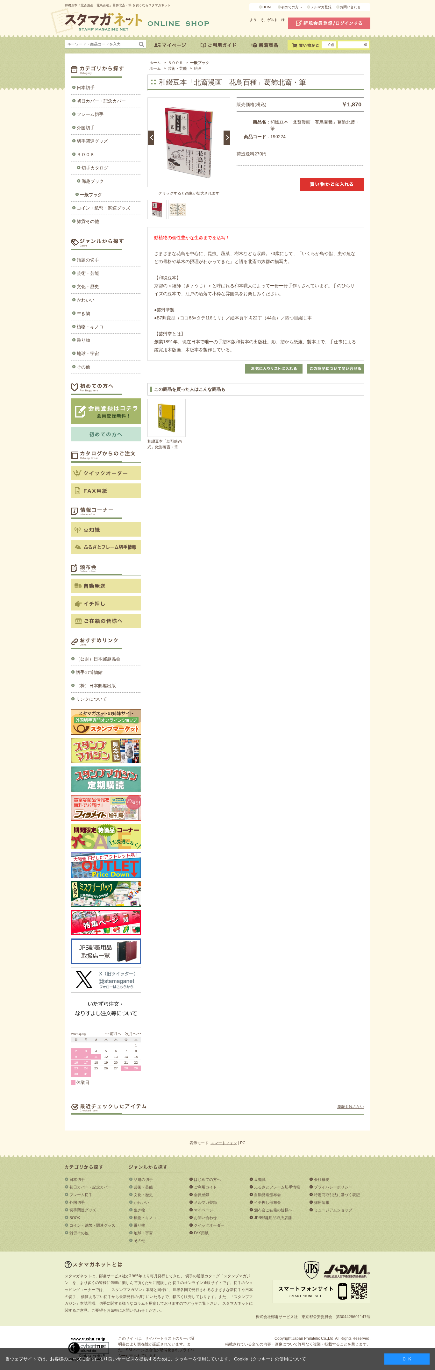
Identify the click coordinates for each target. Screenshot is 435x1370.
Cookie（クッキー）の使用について (270, 1358)
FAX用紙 (201, 1233)
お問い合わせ (350, 7)
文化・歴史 (88, 286)
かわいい (86, 300)
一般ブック (91, 194)
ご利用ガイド (205, 1187)
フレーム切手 (90, 114)
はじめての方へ (207, 1179)
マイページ (203, 1210)
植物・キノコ (90, 326)
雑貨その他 (88, 221)
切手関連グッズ (92, 141)
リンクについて (91, 699)
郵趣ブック (93, 181)
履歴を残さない (350, 1106)
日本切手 (86, 87)
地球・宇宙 (88, 353)
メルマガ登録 (321, 7)
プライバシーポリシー (333, 1187)
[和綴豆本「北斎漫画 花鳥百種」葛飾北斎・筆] (177, 209)
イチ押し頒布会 (267, 1202)
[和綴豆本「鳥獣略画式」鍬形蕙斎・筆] (166, 418)
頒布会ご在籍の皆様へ (273, 1210)
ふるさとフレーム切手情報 (277, 1187)
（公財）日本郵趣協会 (98, 658)
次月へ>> (133, 1033)
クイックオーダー (209, 1225)
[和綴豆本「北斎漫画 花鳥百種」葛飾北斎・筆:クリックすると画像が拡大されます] (157, 209)
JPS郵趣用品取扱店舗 (273, 1218)
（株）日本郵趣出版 (96, 685)
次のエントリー (227, 138)
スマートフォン (223, 1143)
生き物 (83, 313)
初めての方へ (291, 7)
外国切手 (86, 127)
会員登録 (201, 1195)
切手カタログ (95, 167)
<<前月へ (113, 1033)
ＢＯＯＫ (86, 154)
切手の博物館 (89, 672)
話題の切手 (88, 259)
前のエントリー (151, 138)
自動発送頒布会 (267, 1195)
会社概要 (321, 1179)
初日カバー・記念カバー (101, 100)
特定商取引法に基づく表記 (337, 1195)
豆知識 (260, 1179)
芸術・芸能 (88, 273)
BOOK (74, 1218)
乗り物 (83, 340)
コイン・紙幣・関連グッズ (103, 207)
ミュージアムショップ (333, 1210)
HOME (267, 7)
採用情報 (321, 1202)
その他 (83, 366)
